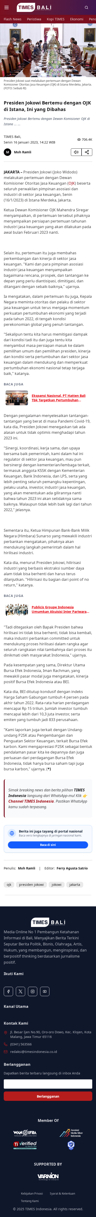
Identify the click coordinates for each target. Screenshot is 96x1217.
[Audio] (76, 152)
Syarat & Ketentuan (62, 1193)
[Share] (87, 152)
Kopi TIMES (56, 19)
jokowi (57, 884)
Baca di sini (48, 845)
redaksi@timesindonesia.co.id (33, 1051)
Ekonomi (76, 19)
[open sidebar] (6, 7)
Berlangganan (48, 1096)
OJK (72, 183)
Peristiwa (34, 19)
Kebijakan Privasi (32, 1193)
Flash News (12, 19)
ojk (9, 884)
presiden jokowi (31, 884)
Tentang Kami (30, 1201)
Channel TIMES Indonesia (31, 801)
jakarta (74, 884)
